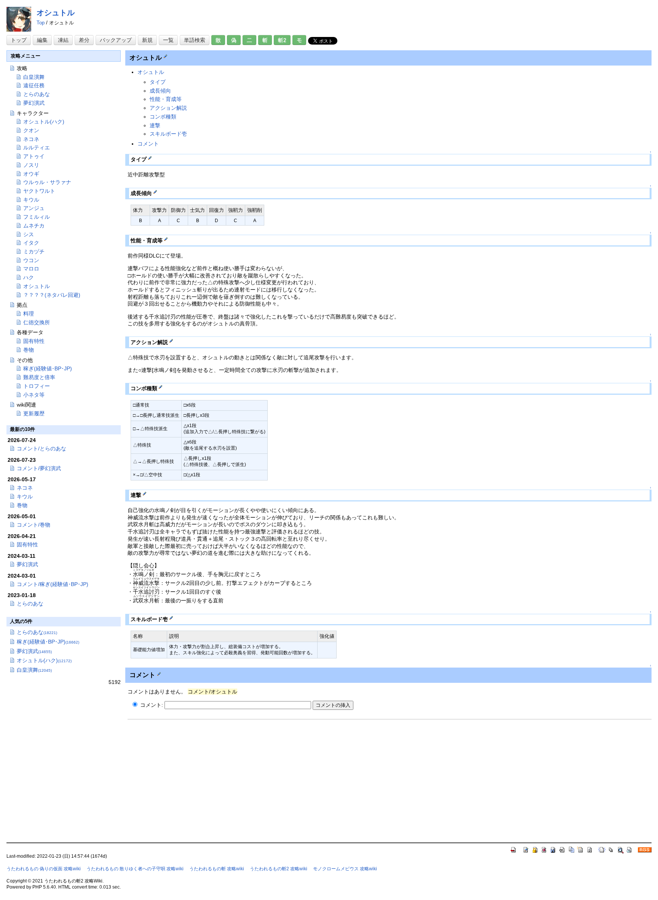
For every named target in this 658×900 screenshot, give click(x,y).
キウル (31, 200)
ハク (28, 277)
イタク (31, 243)
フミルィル (36, 217)
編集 (42, 40)
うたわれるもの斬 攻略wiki (216, 868)
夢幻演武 (34, 103)
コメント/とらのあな (41, 448)
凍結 (63, 40)
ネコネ (31, 139)
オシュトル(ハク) (43, 122)
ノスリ (31, 165)
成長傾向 (160, 91)
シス (28, 234)
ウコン (31, 260)
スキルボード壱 (168, 134)
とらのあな (36, 94)
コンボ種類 (163, 117)
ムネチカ (34, 226)
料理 (28, 314)
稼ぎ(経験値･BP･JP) (47, 368)
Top (41, 23)
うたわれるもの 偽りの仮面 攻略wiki (43, 868)
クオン (31, 130)
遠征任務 (34, 85)
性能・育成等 (166, 99)
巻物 (28, 350)
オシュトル (56, 12)
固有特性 (34, 341)
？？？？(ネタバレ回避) (51, 295)
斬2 (282, 40)
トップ (19, 40)
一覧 (168, 40)
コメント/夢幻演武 (39, 468)
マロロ (31, 269)
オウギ (31, 174)
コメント (148, 144)
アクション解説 (168, 108)
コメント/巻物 (33, 525)
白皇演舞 (34, 77)
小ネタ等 (34, 395)
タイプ (158, 82)
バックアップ (116, 40)
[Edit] (165, 56)
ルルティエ (36, 147)
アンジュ (34, 208)
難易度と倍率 (39, 377)
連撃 (155, 125)
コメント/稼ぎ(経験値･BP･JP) (52, 584)
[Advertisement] (192, 777)
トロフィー (36, 386)
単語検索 (194, 40)
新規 (147, 40)
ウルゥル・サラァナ (47, 182)
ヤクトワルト (39, 191)
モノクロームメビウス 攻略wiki (345, 868)
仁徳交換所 (36, 322)
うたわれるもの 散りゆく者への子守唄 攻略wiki (135, 868)
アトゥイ (34, 156)
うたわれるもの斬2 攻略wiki (278, 868)
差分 (84, 40)
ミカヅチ (34, 251)
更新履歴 (34, 413)
